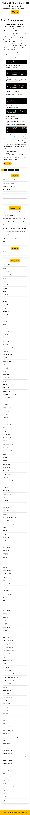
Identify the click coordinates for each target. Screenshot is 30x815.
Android (5, 401)
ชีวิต (4, 707)
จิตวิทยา (5, 703)
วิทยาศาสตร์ (6, 760)
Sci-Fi (4, 344)
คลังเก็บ (4, 251)
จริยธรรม (5, 700)
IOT (4, 381)
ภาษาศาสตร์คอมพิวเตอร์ (9, 737)
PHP (4, 553)
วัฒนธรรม (5, 743)
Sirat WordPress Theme (10, 812)
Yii (3, 560)
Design (4, 291)
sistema (5, 630)
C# (3, 454)
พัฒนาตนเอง (6, 354)
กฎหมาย (5, 667)
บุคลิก (4, 723)
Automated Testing (8, 524)
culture (4, 284)
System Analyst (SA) (8, 517)
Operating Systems (8, 394)
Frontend (5, 564)
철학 (4, 800)
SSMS (4, 497)
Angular (5, 577)
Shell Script (6, 427)
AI (3, 268)
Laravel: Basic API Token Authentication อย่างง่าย (14, 25)
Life (4, 321)
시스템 (4, 796)
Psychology (6, 341)
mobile (4, 364)
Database (5, 467)
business (5, 271)
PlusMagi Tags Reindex (9, 186)
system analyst (7, 640)
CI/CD (4, 613)
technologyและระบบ (8, 650)
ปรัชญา (5, 351)
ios (3, 318)
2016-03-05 (8, 29)
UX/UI (4, 294)
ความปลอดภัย (6, 697)
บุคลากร (5, 720)
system (4, 637)
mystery (5, 368)
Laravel (5, 557)
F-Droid (5, 404)
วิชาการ (5, 747)
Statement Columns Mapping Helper (13, 179)
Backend (5, 537)
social (4, 634)
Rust (4, 514)
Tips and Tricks (7, 347)
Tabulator (5, 583)
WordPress (6, 590)
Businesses (6, 274)
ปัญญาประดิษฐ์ (6, 730)
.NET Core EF (6, 450)
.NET (4, 447)
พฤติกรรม (5, 733)
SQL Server (6, 494)
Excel (4, 597)
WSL (4, 441)
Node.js (5, 550)
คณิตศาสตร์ (6, 690)
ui (3, 657)
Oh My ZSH (6, 424)
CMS (4, 241)
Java (4, 544)
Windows (5, 434)
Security (5, 627)
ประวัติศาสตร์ (6, 727)
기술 (4, 790)
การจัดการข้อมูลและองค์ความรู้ (11, 677)
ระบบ (4, 740)
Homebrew (5, 407)
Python (4, 510)
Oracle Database (7, 480)
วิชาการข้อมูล (6, 750)
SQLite (4, 504)
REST (4, 460)
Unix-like (5, 397)
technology (6, 644)
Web (4, 534)
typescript (5, 653)
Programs (5, 594)
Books (4, 324)
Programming (6, 444)
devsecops (5, 301)
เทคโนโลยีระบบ (7, 786)
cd (3, 278)
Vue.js (4, 587)
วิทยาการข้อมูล (7, 753)
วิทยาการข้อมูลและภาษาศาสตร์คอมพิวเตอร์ (14, 757)
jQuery (4, 580)
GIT (4, 620)
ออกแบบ (5, 780)
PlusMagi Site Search (8, 183)
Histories (5, 311)
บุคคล (4, 717)
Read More (8, 164)
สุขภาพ (4, 770)
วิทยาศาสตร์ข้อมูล (7, 763)
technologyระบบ (7, 647)
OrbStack (5, 420)
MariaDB (5, 474)
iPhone (4, 411)
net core (5, 371)
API (3, 457)
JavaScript (5, 573)
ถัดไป (17, 170)
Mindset (5, 331)
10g (4, 484)
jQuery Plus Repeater (9, 189)
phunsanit (17, 29)
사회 (4, 793)
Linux (4, 414)
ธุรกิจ (4, 713)
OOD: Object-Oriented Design (11, 238)
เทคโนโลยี (5, 783)
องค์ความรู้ (5, 777)
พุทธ (4, 357)
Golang (5, 540)
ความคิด (5, 693)
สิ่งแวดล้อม (5, 361)
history (4, 314)
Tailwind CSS (6, 570)
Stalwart (5, 387)
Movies (4, 334)
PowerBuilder (6, 507)
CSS (4, 567)
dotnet (4, 304)
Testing (5, 520)
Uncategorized (7, 660)
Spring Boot (6, 547)
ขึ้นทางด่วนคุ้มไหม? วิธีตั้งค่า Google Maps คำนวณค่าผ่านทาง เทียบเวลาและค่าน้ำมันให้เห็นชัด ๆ (14, 222)
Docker (4, 617)
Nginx (4, 384)
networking (6, 391)
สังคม (4, 767)
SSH (4, 431)
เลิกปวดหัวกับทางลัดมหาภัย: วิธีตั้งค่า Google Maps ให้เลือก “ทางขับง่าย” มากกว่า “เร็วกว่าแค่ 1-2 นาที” (14, 232)
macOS (5, 417)
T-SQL (4, 500)
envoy (4, 308)
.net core (5, 264)
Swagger (5, 464)
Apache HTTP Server (8, 377)
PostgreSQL (6, 487)
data (4, 288)
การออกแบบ (6, 683)
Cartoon (5, 328)
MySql (4, 477)
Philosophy (6, 338)
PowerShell (6, 437)
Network (5, 374)
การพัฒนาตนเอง (7, 680)
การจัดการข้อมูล (7, 673)
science (5, 604)
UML (4, 530)
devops (5, 298)
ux (3, 663)
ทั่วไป (4, 710)
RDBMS (5, 490)
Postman (12, 135)
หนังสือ (4, 773)
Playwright (5, 527)
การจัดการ (5, 670)
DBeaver (5, 470)
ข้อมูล (4, 687)
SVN (4, 623)
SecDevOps (6, 610)
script (4, 607)
